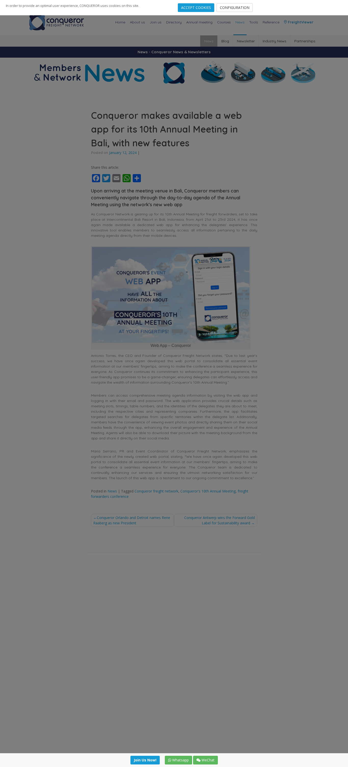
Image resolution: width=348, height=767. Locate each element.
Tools (253, 22)
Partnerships (304, 41)
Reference (271, 22)
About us (137, 22)
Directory (174, 22)
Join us (156, 22)
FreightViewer (300, 22)
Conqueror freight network (156, 491)
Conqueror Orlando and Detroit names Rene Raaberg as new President (131, 520)
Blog (225, 41)
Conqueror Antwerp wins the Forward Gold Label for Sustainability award (219, 520)
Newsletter (246, 41)
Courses (224, 22)
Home (120, 22)
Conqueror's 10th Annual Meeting (208, 491)
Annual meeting (199, 22)
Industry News (274, 41)
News (240, 22)
